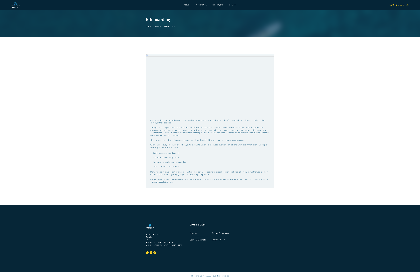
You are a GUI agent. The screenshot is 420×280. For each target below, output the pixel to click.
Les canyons (218, 5)
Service (158, 26)
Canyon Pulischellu (198, 240)
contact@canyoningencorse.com (167, 245)
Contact (232, 5)
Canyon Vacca (218, 240)
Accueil (187, 5)
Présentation (201, 5)
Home (148, 26)
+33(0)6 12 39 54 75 (164, 242)
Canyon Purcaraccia (220, 233)
